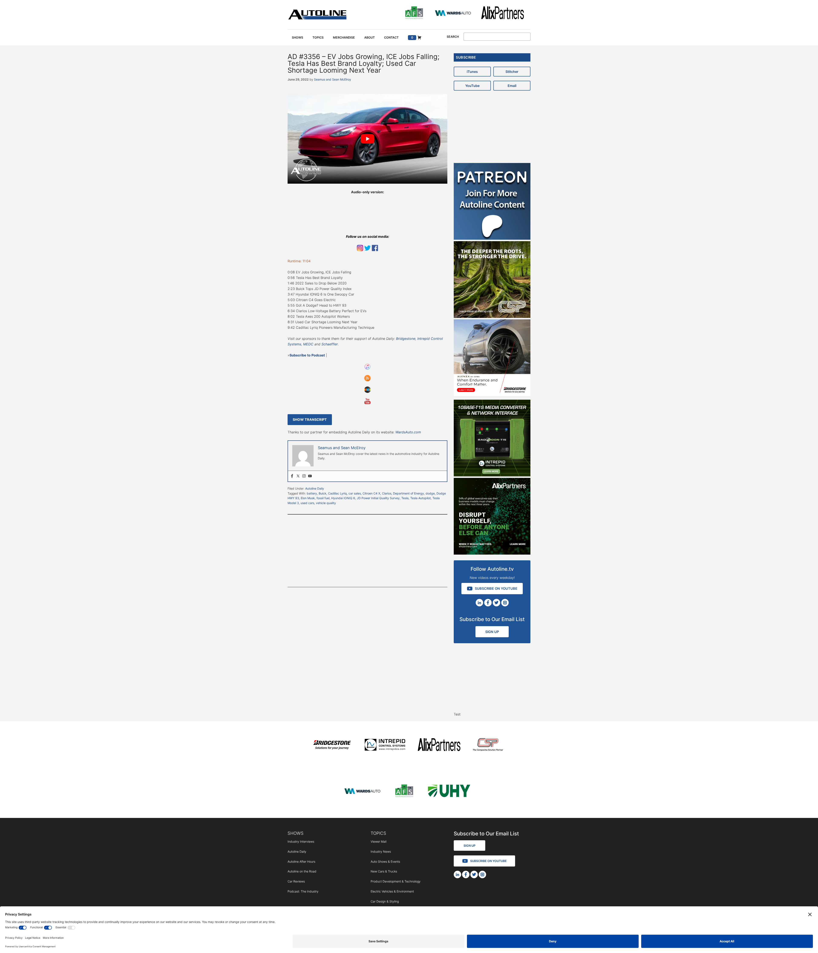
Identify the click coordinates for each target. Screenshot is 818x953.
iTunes (472, 71)
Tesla (405, 498)
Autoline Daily (314, 488)
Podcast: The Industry (303, 891)
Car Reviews (296, 881)
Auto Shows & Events (385, 861)
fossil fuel (323, 498)
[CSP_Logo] (488, 745)
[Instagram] (304, 476)
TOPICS (378, 833)
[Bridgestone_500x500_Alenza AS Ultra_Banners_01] (492, 395)
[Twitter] (298, 476)
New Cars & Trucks (384, 871)
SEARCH (453, 36)
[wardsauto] (453, 13)
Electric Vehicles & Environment (392, 891)
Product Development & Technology (396, 881)
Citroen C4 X (371, 493)
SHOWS (296, 833)
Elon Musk (308, 498)
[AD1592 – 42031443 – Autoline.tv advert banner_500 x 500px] (492, 553)
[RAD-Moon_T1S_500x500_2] (492, 475)
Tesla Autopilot (420, 498)
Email (512, 86)
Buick (322, 493)
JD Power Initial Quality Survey (378, 498)
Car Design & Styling (385, 901)
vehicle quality (326, 503)
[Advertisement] (367, 551)
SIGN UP (492, 632)
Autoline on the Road (302, 871)
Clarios (386, 493)
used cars (307, 503)
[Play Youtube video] (367, 139)
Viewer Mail (378, 841)
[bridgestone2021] (332, 745)
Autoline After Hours (301, 861)
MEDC (308, 344)
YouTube (472, 86)
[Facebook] (292, 476)
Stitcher (511, 71)
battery (312, 493)
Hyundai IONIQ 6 (343, 498)
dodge (430, 493)
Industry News (381, 851)
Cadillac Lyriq (337, 493)
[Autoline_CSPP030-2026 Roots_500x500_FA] (492, 316)
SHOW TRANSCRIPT (310, 419)
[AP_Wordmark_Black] (502, 13)
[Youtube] (310, 476)
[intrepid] (385, 745)
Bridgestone (405, 338)
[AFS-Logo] (414, 13)
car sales (355, 493)
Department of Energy (408, 493)
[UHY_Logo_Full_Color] (449, 791)
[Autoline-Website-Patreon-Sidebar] (492, 238)
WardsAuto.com (408, 432)
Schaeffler (329, 344)
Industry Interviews (301, 841)
